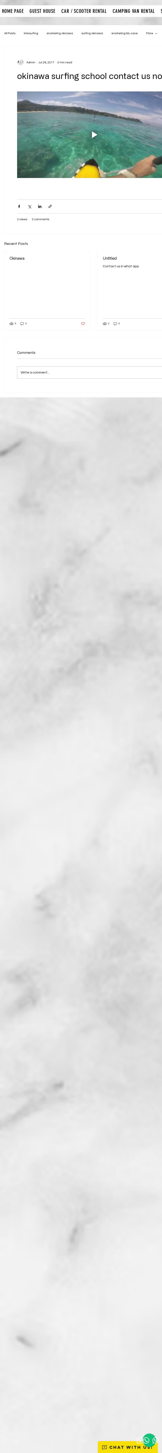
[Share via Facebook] (19, 206)
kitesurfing (31, 33)
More (149, 33)
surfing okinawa (92, 33)
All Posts (9, 33)
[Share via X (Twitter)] (29, 206)
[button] (42, 11)
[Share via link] (50, 206)
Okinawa (16, 258)
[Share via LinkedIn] (40, 206)
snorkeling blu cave (124, 33)
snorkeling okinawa (60, 33)
